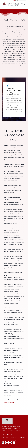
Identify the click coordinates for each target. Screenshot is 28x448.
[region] (14, 99)
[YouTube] (3, 442)
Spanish (17, 0)
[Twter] (14, 442)
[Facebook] (8, 442)
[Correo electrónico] (6, 442)
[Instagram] (11, 442)
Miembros (22, 437)
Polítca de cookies (9, 437)
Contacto (14, 440)
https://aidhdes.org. (9, 402)
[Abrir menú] (24, 4)
